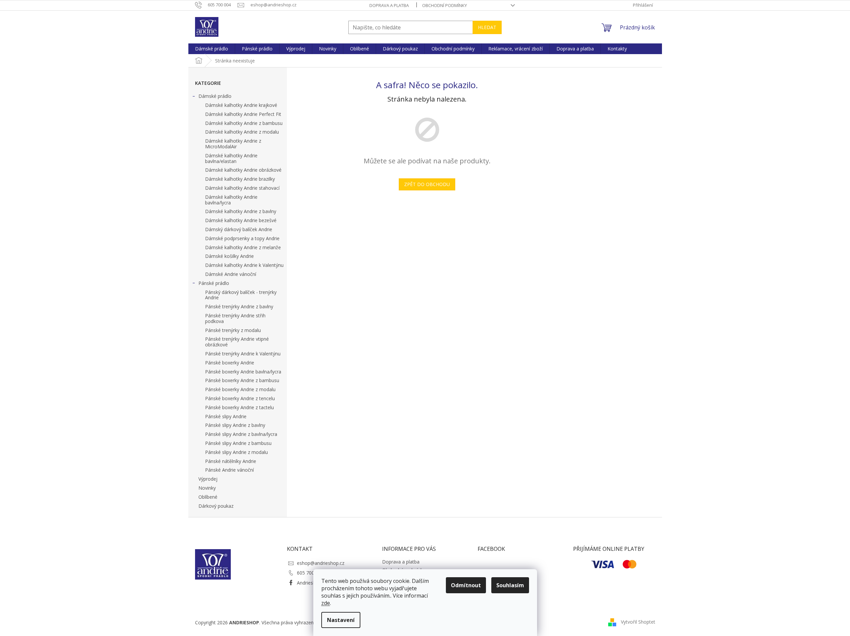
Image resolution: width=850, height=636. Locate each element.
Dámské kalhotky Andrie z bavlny (240, 211)
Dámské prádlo (214, 96)
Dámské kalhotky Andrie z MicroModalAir (233, 144)
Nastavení (341, 620)
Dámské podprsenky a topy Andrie (242, 238)
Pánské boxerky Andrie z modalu (240, 389)
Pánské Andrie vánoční (229, 470)
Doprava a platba (389, 5)
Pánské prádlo (213, 283)
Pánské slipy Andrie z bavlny (235, 425)
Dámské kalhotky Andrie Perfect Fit (243, 114)
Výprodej (207, 479)
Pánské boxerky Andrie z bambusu (242, 380)
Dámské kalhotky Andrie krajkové (241, 105)
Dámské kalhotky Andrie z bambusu (244, 123)
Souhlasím (510, 585)
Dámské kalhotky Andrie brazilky (240, 179)
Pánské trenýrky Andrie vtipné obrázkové (237, 342)
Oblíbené (207, 497)
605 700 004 (310, 573)
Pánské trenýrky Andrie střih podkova (235, 318)
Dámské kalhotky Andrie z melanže (243, 247)
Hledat (487, 27)
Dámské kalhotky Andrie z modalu (242, 132)
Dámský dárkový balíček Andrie (238, 229)
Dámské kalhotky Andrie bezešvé (241, 220)
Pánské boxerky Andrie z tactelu (239, 407)
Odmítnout (466, 585)
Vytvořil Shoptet (638, 622)
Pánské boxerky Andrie (229, 362)
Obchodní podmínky (444, 5)
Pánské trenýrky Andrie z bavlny (239, 306)
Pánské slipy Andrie (225, 416)
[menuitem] (211, 48)
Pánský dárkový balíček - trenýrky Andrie (241, 295)
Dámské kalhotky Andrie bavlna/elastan (231, 158)
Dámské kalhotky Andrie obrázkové (243, 170)
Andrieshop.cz (312, 583)
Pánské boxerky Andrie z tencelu (240, 398)
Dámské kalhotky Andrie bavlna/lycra (231, 200)
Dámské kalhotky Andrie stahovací (242, 188)
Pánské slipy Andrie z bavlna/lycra (241, 434)
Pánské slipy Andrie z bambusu (238, 443)
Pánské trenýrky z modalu (233, 330)
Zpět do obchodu (427, 184)
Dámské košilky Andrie (229, 256)
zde (325, 603)
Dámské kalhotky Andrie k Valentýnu (244, 265)
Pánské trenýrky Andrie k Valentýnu (243, 353)
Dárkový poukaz (215, 506)
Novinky (207, 488)
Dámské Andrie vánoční (230, 274)
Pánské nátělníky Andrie (230, 461)
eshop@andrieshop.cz (320, 563)
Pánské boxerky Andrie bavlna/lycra (243, 371)
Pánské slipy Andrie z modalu (236, 452)
